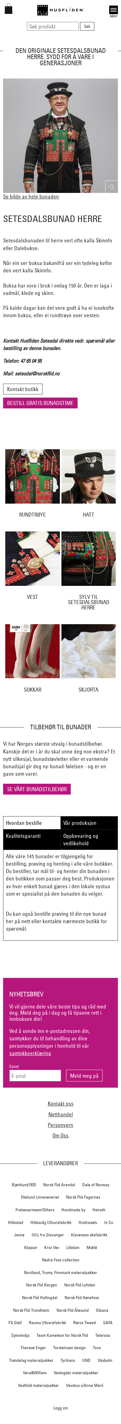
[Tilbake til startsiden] (60, 10)
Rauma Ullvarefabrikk (47, 1322)
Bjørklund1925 (24, 1184)
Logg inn (60, 1407)
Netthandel (60, 1114)
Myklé (92, 1247)
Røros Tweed (84, 1322)
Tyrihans (67, 1360)
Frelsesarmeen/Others (35, 1210)
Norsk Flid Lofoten (79, 1285)
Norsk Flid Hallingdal (39, 1297)
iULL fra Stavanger (48, 1235)
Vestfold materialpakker (38, 1385)
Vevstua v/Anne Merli (84, 1385)
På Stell (15, 1322)
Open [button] (113, 9)
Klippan (30, 1247)
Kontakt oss (61, 1103)
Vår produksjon (79, 823)
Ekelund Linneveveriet (40, 1197)
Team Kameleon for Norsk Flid (62, 1335)
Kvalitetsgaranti (23, 836)
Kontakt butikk (22, 389)
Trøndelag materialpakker (31, 1360)
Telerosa (102, 1335)
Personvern (60, 1125)
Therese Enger (33, 1347)
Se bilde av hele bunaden (31, 196)
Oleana (102, 1310)
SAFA (108, 1322)
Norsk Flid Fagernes (83, 1197)
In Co (108, 1222)
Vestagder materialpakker (76, 1372)
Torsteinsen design (69, 1347)
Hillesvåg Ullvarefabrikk (50, 1222)
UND (86, 1360)
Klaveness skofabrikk (89, 1235)
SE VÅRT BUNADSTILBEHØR (37, 789)
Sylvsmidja (20, 1335)
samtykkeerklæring (30, 1053)
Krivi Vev (51, 1247)
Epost (14, 1066)
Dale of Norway (95, 1184)
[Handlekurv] (8, 12)
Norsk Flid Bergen (41, 1285)
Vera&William (35, 1372)
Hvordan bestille (24, 823)
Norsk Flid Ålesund (72, 1310)
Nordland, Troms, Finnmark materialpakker (60, 1272)
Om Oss (60, 1135)
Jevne (19, 1235)
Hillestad (15, 1222)
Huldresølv (87, 1222)
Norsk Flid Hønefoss (82, 1297)
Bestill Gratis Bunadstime (40, 403)
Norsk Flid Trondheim (31, 1310)
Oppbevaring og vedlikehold (80, 839)
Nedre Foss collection (60, 1260)
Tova (97, 1347)
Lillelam (72, 1247)
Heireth (98, 1210)
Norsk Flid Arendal (59, 1184)
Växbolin (105, 1360)
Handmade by (73, 1210)
